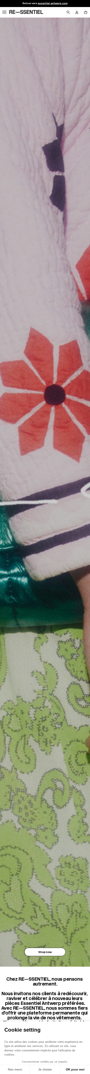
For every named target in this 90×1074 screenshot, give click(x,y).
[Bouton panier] (85, 12)
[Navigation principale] (4, 12)
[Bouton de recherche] (68, 12)
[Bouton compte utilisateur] (77, 12)
